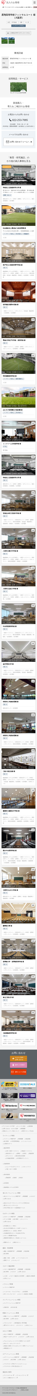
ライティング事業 (9, 1135)
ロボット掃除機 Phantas (10, 1235)
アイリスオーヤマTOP (9, 1126)
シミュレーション (26, 1141)
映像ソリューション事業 (11, 1313)
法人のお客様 (12, 2)
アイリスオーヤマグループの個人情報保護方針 (14, 1388)
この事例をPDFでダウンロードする (19, 33)
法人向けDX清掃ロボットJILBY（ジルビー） (16, 1228)
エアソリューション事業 (11, 1354)
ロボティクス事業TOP (10, 1216)
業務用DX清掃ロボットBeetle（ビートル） (15, 1238)
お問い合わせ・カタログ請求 (10, 1128)
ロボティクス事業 (9, 1213)
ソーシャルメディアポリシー (10, 1390)
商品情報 (28, 1139)
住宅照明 (6, 1183)
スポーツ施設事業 (9, 1266)
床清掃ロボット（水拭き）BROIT (13, 1230)
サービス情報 (7, 1219)
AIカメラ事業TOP (8, 1334)
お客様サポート (8, 1143)
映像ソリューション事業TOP (11, 1316)
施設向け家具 (7, 1372)
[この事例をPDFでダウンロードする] (33, 166)
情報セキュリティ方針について (11, 1131)
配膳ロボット (7, 1242)
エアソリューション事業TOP (11, 1357)
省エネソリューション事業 (11, 1193)
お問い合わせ (7, 1198)
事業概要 (23, 1128)
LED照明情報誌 (15, 1141)
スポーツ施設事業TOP (10, 1269)
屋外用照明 (7, 1174)
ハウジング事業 (8, 1284)
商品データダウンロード (10, 1336)
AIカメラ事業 (7, 1331)
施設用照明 (7, 1148)
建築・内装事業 (8, 1248)
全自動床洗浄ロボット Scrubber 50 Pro (14, 1233)
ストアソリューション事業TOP (12, 1303)
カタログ (32, 1196)
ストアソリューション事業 (11, 1300)
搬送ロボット (17, 1242)
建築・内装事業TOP (9, 1251)
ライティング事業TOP (10, 1139)
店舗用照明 (7, 1163)
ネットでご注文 (21, 1126)
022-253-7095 (20, 120)
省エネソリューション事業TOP (12, 1196)
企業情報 (30, 1126)
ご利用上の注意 (24, 1390)
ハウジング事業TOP (9, 1287)
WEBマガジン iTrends (28, 1131)
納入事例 (6, 1141)
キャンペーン (24, 1219)
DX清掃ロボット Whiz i (10, 1226)
